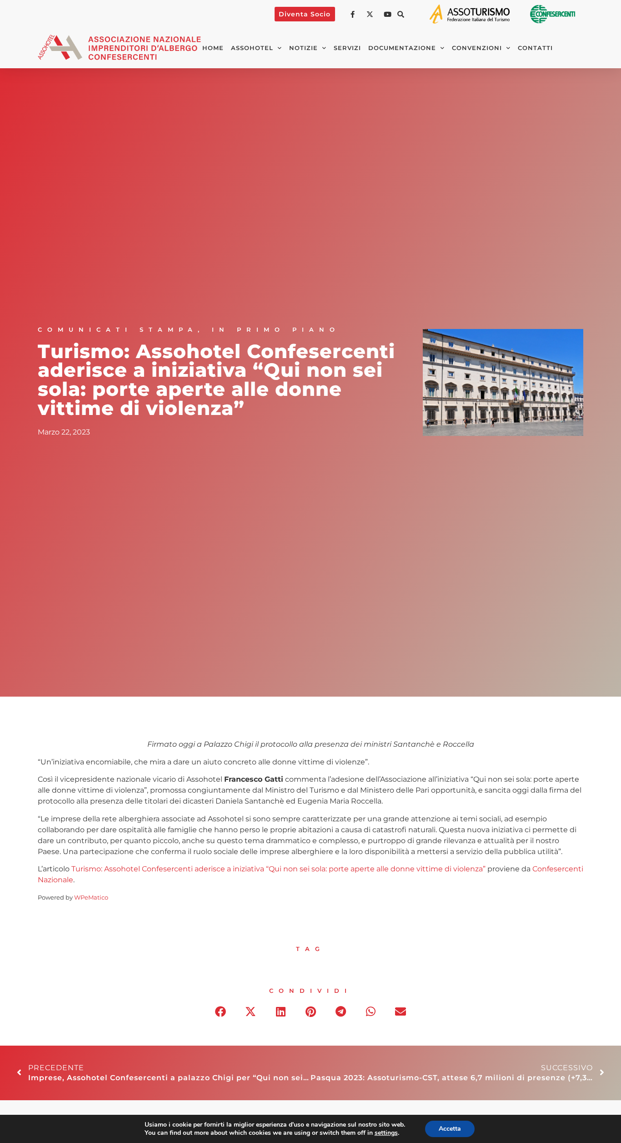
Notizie (303, 48)
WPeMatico (91, 897)
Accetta (450, 1128)
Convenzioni (477, 48)
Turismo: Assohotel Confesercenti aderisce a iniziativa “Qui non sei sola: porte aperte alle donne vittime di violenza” (278, 869)
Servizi (347, 48)
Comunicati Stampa (118, 329)
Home (213, 48)
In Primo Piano (276, 329)
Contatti (535, 48)
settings (386, 1133)
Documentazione (402, 48)
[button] (401, 14)
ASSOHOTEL (252, 48)
